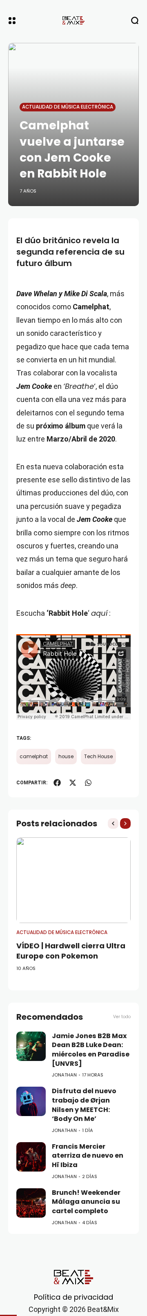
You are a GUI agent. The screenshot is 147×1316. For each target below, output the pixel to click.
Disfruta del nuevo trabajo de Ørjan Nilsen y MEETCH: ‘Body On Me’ (84, 1104)
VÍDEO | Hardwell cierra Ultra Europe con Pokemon (70, 951)
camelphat (34, 756)
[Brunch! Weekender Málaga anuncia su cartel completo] (31, 1203)
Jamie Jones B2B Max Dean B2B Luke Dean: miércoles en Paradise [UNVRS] (90, 1049)
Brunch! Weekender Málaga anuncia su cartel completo (86, 1202)
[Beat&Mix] (73, 20)
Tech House (98, 756)
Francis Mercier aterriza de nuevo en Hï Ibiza (87, 1156)
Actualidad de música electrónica (67, 107)
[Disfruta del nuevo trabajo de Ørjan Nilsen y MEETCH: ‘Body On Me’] (31, 1101)
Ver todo (122, 1017)
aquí (99, 613)
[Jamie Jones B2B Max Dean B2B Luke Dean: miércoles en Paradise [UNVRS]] (31, 1046)
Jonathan (64, 1075)
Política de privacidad (73, 1297)
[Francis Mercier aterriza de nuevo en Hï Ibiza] (31, 1157)
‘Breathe (78, 386)
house (66, 756)
